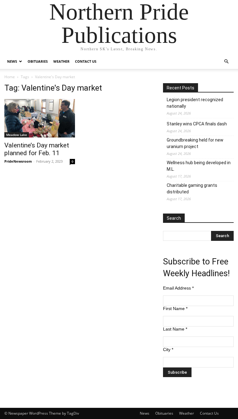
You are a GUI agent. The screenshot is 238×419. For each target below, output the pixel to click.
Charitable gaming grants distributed (192, 188)
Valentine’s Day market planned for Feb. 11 (36, 149)
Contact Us (85, 61)
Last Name (175, 329)
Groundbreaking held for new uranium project (195, 143)
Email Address (178, 288)
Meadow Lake (16, 135)
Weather (61, 61)
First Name (175, 308)
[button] (226, 62)
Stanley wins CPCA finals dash (197, 123)
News (12, 61)
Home (9, 76)
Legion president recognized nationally (195, 103)
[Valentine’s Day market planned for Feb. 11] (39, 118)
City (168, 349)
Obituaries (38, 61)
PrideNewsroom (18, 161)
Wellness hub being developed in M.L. (199, 166)
